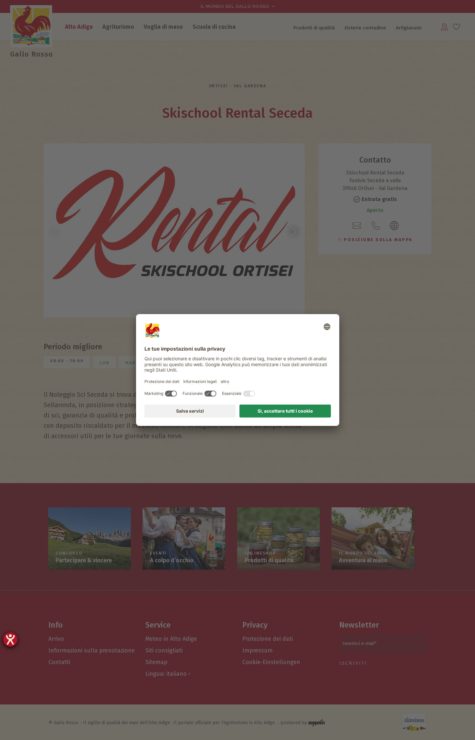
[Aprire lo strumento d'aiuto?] (10, 639)
